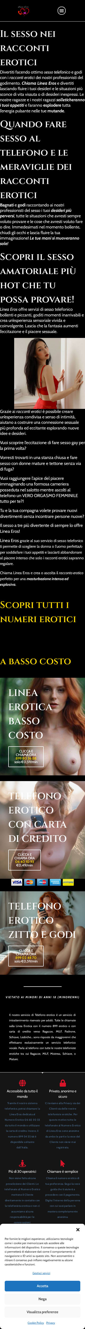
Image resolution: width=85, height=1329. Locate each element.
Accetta (42, 1286)
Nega (42, 1299)
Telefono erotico (45, 1015)
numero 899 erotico (54, 1026)
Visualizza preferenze (42, 1312)
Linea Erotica (24, 1026)
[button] (78, 1229)
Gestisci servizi (41, 1273)
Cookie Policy (36, 1323)
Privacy (50, 1323)
